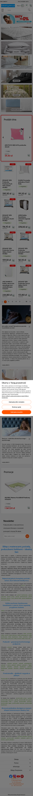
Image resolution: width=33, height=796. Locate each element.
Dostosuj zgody (16, 407)
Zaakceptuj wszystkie (17, 412)
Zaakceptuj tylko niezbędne (16, 402)
